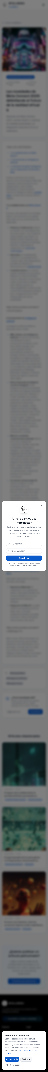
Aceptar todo (12, 1059)
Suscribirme (24, 558)
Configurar (15, 1065)
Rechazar (26, 1059)
